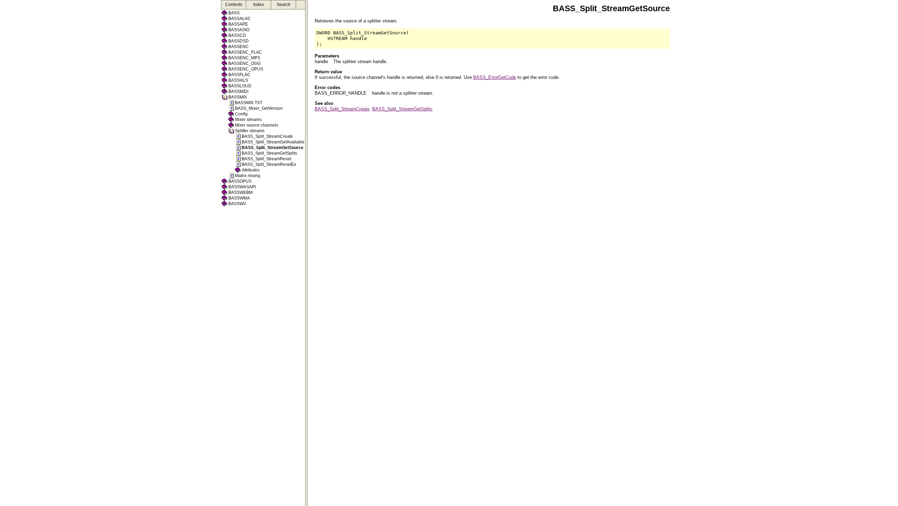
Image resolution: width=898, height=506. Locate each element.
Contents (233, 4)
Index (258, 4)
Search (283, 4)
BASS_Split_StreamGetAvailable (273, 142)
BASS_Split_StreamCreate (267, 136)
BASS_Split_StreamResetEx (269, 164)
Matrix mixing (247, 175)
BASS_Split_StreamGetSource (272, 147)
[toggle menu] (306, 253)
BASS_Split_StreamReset (266, 158)
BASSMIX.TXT (248, 102)
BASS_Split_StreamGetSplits (269, 153)
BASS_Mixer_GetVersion (259, 108)
